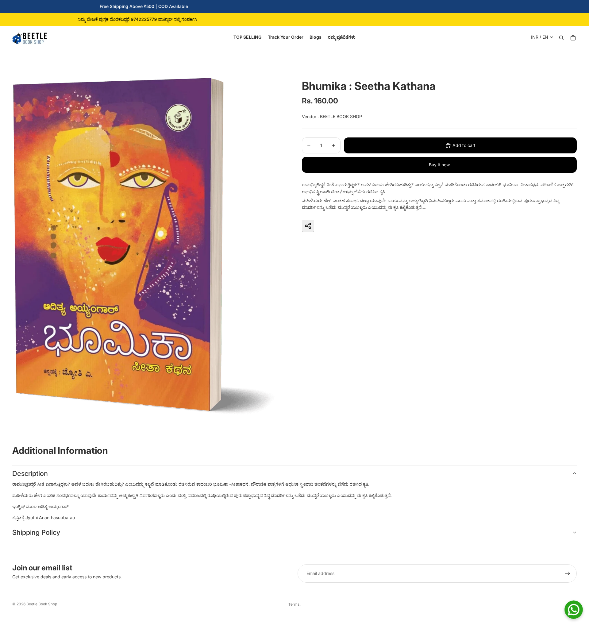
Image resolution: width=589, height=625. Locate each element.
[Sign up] (567, 573)
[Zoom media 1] (143, 246)
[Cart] (573, 37)
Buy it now (439, 164)
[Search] (561, 37)
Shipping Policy (36, 532)
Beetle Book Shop (41, 604)
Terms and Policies (294, 604)
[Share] (308, 226)
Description (30, 473)
